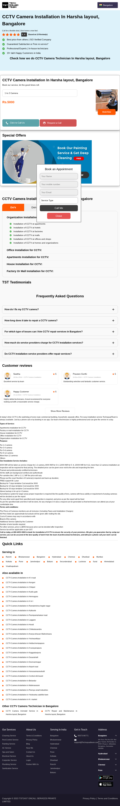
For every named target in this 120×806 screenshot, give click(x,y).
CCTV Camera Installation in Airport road (22, 667)
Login (28, 760)
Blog (28, 744)
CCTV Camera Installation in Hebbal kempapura (25, 643)
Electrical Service (9, 756)
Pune (21, 562)
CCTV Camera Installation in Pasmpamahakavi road (26, 615)
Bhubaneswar (24, 557)
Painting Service (8, 744)
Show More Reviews (60, 411)
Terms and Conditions (108, 798)
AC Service (6, 748)
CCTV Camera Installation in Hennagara (22, 597)
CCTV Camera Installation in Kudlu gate (22, 592)
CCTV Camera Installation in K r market (21, 699)
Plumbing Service (9, 764)
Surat (95, 562)
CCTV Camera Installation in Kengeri (20, 582)
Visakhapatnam (12, 566)
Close (59, 216)
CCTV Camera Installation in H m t (19, 601)
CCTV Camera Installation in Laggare (21, 620)
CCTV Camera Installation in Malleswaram (23, 685)
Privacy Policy (31, 740)
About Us (30, 756)
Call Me (59, 208)
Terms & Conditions (34, 736)
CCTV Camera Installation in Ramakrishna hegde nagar (28, 606)
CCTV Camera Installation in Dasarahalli (22, 657)
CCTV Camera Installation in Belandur (21, 681)
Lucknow (82, 562)
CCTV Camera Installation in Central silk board (24, 676)
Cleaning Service (9, 736)
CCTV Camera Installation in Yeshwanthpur (23, 639)
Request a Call (54, 123)
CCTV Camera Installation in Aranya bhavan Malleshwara (29, 634)
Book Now (106, 112)
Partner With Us (32, 764)
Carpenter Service (9, 760)
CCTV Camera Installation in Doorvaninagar (23, 662)
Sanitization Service (10, 768)
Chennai (71, 557)
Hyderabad (56, 557)
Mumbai (99, 557)
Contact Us (30, 752)
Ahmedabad (109, 562)
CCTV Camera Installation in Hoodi (20, 625)
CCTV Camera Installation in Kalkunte (21, 611)
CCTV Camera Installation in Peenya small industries (27, 690)
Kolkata (9, 562)
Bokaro (50, 562)
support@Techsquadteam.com (86, 742)
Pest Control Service (10, 740)
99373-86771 (83, 736)
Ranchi (9, 557)
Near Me (29, 748)
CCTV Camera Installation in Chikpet (20, 587)
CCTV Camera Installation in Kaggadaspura (23, 653)
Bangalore (41, 557)
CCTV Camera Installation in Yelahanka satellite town (27, 695)
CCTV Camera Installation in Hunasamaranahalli (25, 671)
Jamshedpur (35, 562)
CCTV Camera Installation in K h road (21, 578)
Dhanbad (85, 557)
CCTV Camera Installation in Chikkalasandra (24, 629)
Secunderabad (66, 562)
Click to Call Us (17, 122)
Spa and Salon (8, 752)
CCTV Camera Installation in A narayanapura (24, 648)
